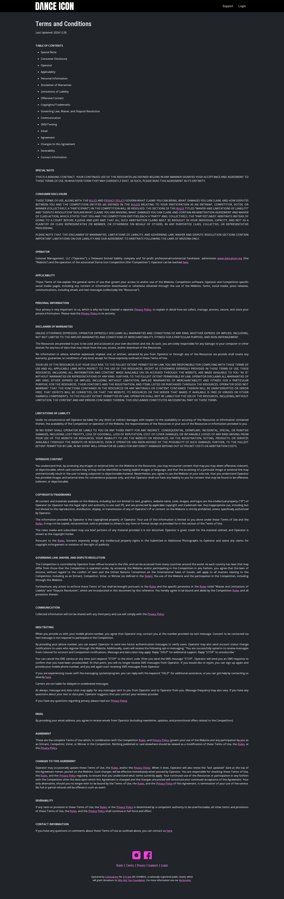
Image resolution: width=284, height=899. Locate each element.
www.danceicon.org (229, 258)
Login (242, 6)
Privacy (141, 865)
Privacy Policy (142, 309)
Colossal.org (111, 876)
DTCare (127, 876)
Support (228, 6)
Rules (39, 523)
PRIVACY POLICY (114, 200)
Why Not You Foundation (131, 880)
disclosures (185, 880)
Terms (130, 865)
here (185, 262)
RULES (93, 200)
